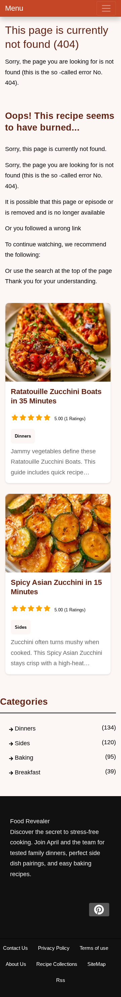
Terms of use (94, 948)
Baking (24, 757)
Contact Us (15, 948)
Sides (21, 627)
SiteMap (96, 964)
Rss (60, 980)
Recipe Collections (56, 964)
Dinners (23, 436)
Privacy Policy (54, 948)
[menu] (106, 8)
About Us (16, 964)
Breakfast (27, 772)
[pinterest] (99, 909)
